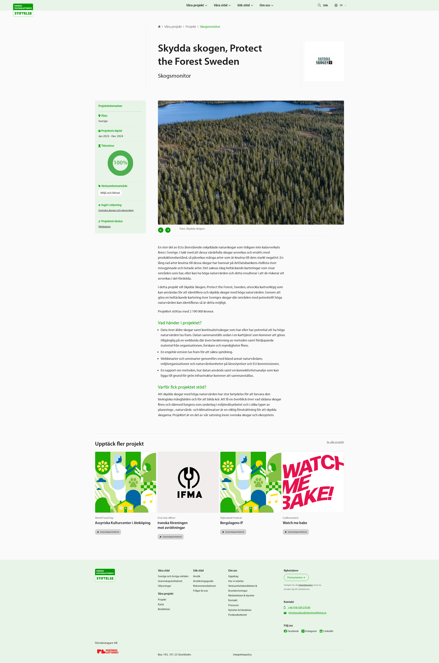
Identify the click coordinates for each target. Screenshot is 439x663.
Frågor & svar (200, 590)
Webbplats (104, 226)
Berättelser (164, 609)
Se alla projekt (335, 442)
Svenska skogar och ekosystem (116, 210)
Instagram (311, 631)
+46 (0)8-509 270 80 (298, 607)
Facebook (293, 631)
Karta (161, 604)
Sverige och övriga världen (173, 576)
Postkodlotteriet (237, 614)
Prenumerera (294, 577)
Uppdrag (233, 576)
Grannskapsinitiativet (109, 532)
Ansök (196, 576)
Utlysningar (164, 585)
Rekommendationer (204, 585)
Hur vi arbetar (236, 581)
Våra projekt (173, 26)
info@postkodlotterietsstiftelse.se (307, 612)
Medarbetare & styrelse (241, 595)
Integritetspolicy (305, 585)
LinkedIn (328, 631)
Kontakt (232, 600)
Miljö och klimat (110, 192)
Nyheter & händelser (240, 610)
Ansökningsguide (203, 581)
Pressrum (233, 605)
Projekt (191, 26)
